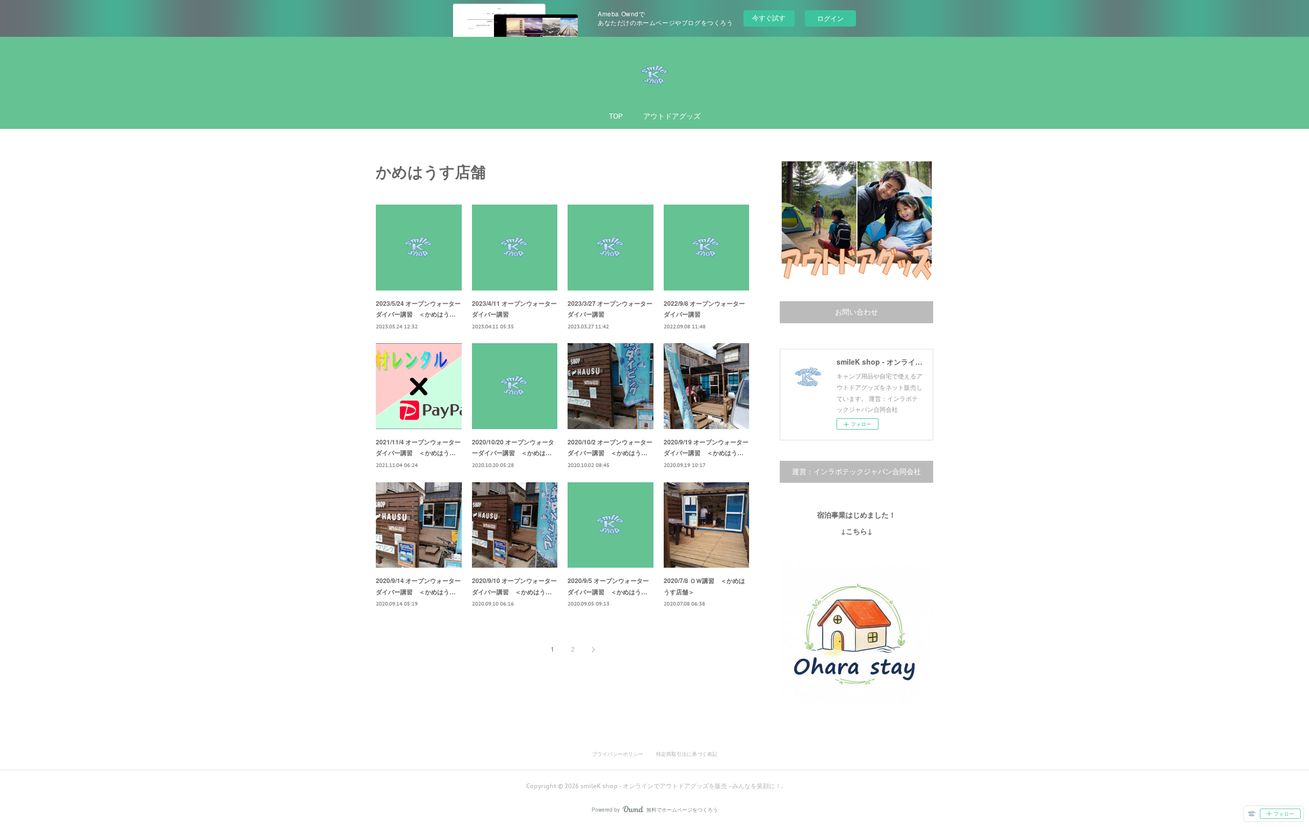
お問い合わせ (856, 312)
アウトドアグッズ (672, 116)
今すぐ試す (768, 18)
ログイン (830, 18)
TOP (616, 116)
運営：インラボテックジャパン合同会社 (856, 471)
